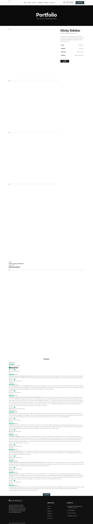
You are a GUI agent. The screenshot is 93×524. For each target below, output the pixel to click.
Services (49, 515)
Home (37, 18)
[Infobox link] (68, 2)
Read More (46, 494)
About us (49, 511)
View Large (82, 270)
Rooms (49, 508)
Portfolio (42, 18)
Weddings (49, 513)
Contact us (50, 518)
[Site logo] (15, 2)
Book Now (79, 2)
